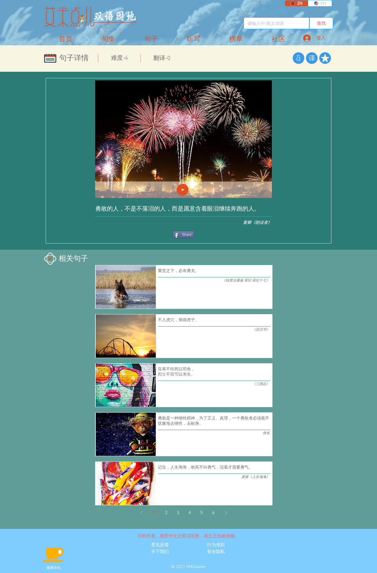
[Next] (226, 513)
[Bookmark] (325, 58)
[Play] (182, 190)
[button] (278, 39)
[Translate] (311, 58)
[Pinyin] (298, 58)
